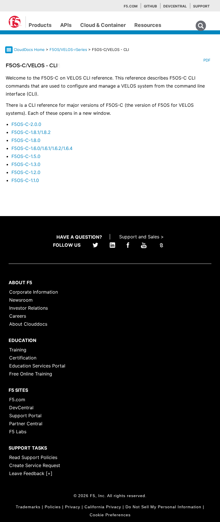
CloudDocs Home (29, 49)
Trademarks (28, 507)
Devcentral (175, 6)
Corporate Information (33, 292)
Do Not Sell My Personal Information (163, 507)
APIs (66, 25)
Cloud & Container (103, 25)
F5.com (131, 6)
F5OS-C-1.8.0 (25, 140)
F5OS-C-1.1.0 (25, 180)
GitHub (150, 6)
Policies (53, 507)
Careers (17, 316)
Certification (22, 358)
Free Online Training (30, 374)
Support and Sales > (141, 237)
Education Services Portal (37, 366)
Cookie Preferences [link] (110, 515)
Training (17, 350)
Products (40, 25)
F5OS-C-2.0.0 (26, 124)
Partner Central (25, 423)
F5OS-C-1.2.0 (25, 172)
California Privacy (103, 507)
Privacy (72, 507)
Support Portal (25, 415)
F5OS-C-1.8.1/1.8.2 (31, 132)
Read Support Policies (33, 457)
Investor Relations (28, 308)
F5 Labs (17, 431)
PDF (207, 60)
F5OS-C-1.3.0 (25, 164)
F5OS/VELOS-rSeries (69, 49)
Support (201, 6)
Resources (147, 25)
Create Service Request (34, 465)
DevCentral (21, 407)
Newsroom (21, 300)
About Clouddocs (28, 324)
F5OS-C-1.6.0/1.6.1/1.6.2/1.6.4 (41, 148)
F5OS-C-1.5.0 (25, 156)
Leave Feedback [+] (30, 473)
